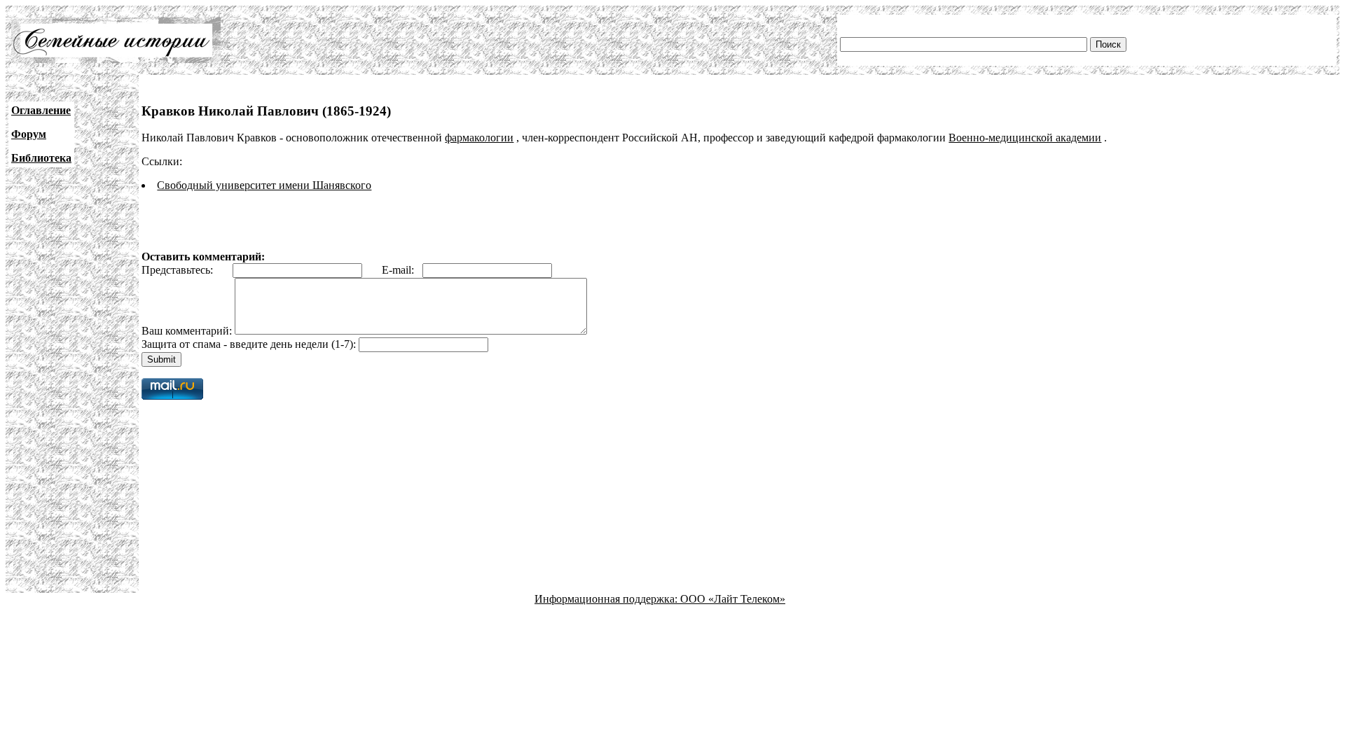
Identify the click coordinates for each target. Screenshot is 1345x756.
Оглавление (41, 110)
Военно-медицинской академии (1025, 138)
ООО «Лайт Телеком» (732, 599)
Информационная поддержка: (607, 599)
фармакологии (479, 138)
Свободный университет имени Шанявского (264, 185)
